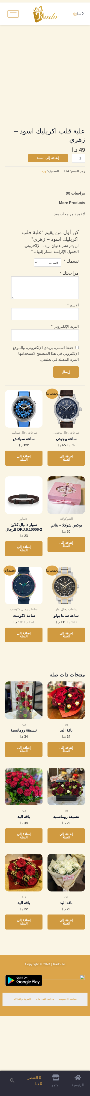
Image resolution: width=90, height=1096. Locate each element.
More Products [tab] (72, 203)
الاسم (73, 305)
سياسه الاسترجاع (45, 999)
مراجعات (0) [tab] (75, 193)
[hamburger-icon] (13, 14)
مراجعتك (69, 273)
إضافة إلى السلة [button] (66, 457)
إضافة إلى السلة (48, 158)
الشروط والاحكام (22, 999)
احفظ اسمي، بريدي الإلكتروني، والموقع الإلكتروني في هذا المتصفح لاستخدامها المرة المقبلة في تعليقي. (46, 353)
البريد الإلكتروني (65, 326)
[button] (12, 1081)
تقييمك (71, 261)
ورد (44, 171)
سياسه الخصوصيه (67, 999)
